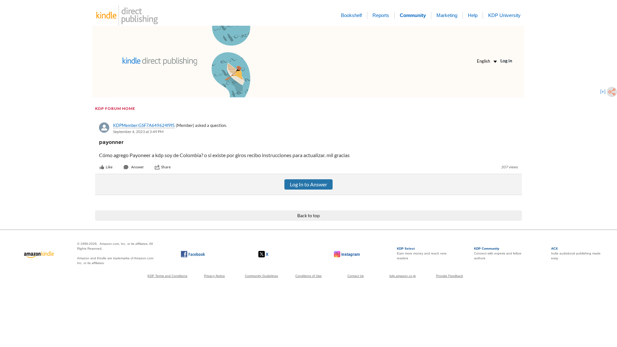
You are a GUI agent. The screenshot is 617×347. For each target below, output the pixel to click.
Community (413, 15)
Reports (380, 15)
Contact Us (355, 276)
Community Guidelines (261, 276)
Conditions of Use (308, 276)
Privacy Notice (214, 276)
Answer (137, 167)
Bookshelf (351, 15)
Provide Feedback (449, 276)
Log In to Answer (308, 184)
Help (473, 15)
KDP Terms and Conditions (167, 276)
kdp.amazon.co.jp (402, 276)
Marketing (446, 15)
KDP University (504, 15)
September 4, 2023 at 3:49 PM (138, 131)
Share (166, 167)
